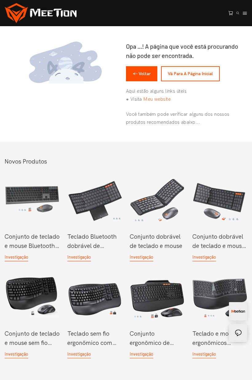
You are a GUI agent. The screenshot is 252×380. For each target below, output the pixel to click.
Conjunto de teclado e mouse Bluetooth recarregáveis (32, 242)
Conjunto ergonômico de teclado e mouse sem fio (152, 339)
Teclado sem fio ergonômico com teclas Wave (89, 339)
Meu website (157, 99)
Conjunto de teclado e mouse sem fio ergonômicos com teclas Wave (32, 339)
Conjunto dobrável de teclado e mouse (156, 241)
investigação (16, 257)
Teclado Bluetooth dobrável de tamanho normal (92, 242)
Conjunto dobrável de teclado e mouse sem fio (218, 242)
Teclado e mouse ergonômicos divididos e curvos (217, 339)
